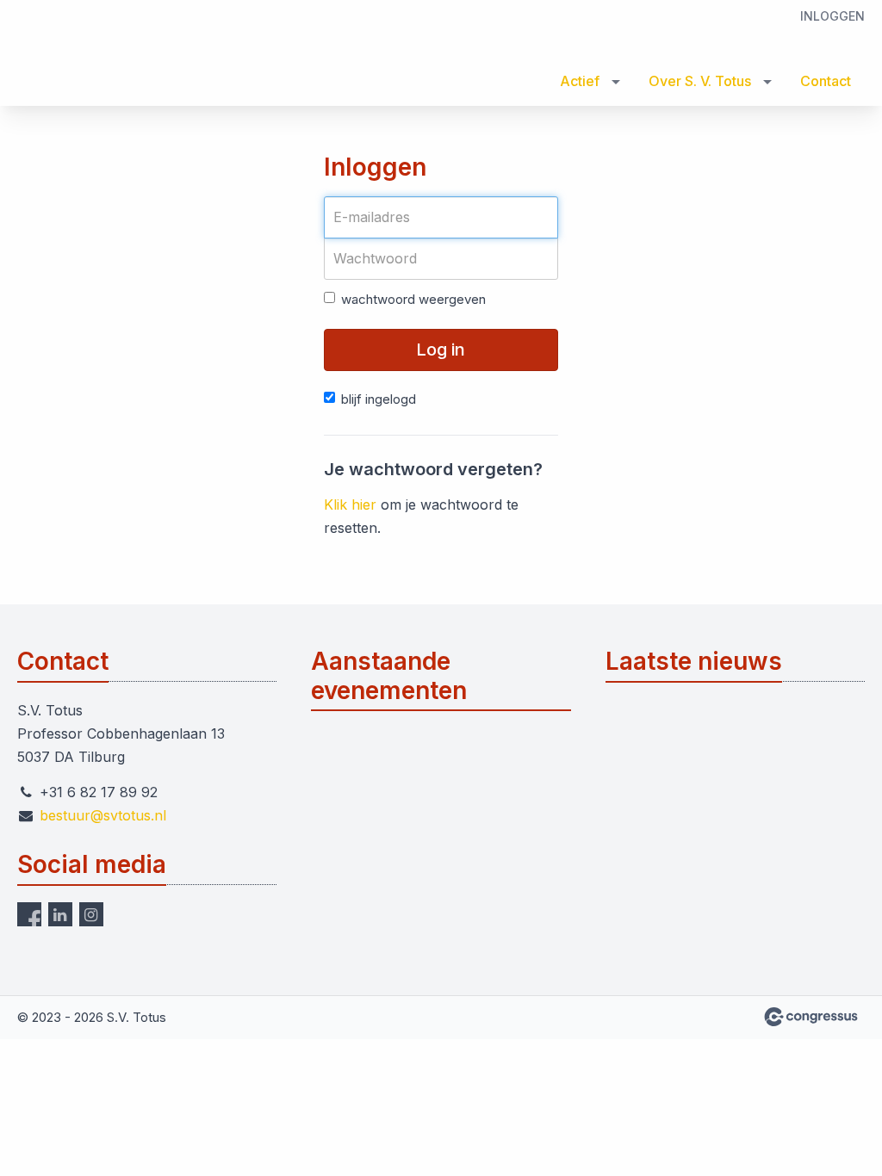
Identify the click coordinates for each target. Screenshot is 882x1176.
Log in (440, 349)
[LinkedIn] (60, 914)
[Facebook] (29, 914)
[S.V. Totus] (86, 54)
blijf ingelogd (378, 399)
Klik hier (350, 504)
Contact (825, 81)
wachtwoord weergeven (413, 299)
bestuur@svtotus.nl (103, 815)
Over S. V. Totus (700, 81)
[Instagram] (91, 914)
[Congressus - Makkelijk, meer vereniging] (811, 1016)
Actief (579, 81)
